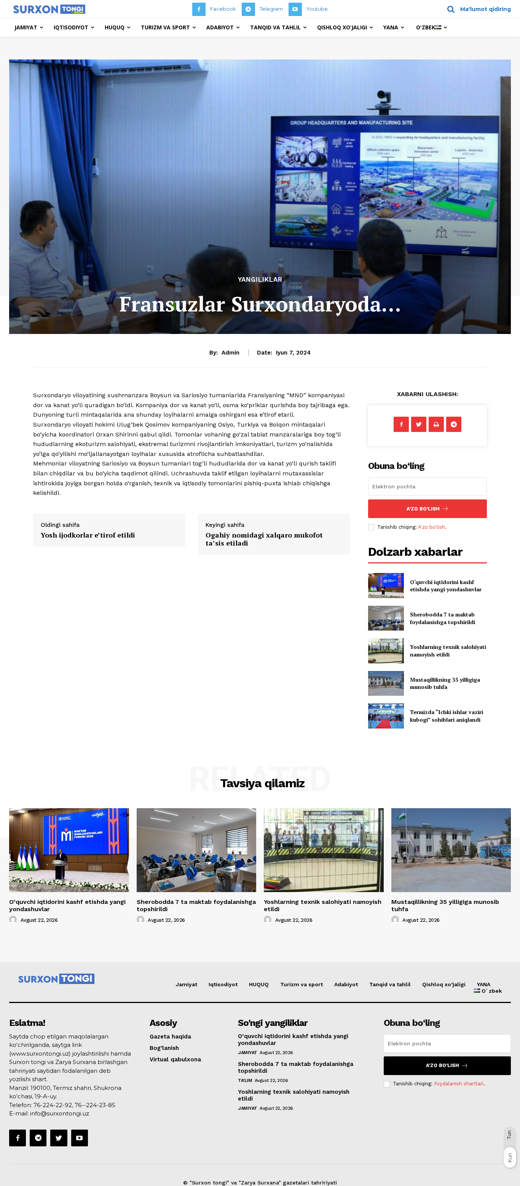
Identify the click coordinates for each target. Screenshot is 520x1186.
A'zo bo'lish (431, 527)
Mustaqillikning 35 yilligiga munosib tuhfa (445, 683)
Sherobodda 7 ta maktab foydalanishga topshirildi (442, 618)
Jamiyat (186, 984)
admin (230, 352)
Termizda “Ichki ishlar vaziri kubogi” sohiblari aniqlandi (446, 715)
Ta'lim (245, 1080)
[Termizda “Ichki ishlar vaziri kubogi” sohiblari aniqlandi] (386, 715)
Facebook (223, 9)
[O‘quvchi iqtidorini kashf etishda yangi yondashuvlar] (386, 585)
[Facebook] (199, 9)
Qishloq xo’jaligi (444, 984)
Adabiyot (346, 984)
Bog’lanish (164, 1048)
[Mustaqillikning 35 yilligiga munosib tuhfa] (386, 683)
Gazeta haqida (170, 1036)
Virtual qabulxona (175, 1059)
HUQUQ (259, 984)
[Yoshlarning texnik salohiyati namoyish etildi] (386, 650)
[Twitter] (418, 424)
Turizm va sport (301, 984)
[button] (476, 9)
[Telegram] (248, 9)
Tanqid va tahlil (390, 984)
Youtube (317, 9)
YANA (483, 984)
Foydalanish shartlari (458, 1083)
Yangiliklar (260, 279)
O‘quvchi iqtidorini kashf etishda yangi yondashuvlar (446, 585)
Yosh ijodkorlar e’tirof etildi (88, 534)
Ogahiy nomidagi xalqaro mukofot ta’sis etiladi (264, 539)
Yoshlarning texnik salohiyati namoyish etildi (448, 650)
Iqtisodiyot (223, 984)
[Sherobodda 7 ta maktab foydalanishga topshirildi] (386, 618)
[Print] (436, 424)
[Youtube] (295, 9)
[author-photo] (14, 920)
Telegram (271, 9)
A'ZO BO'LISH (423, 509)
